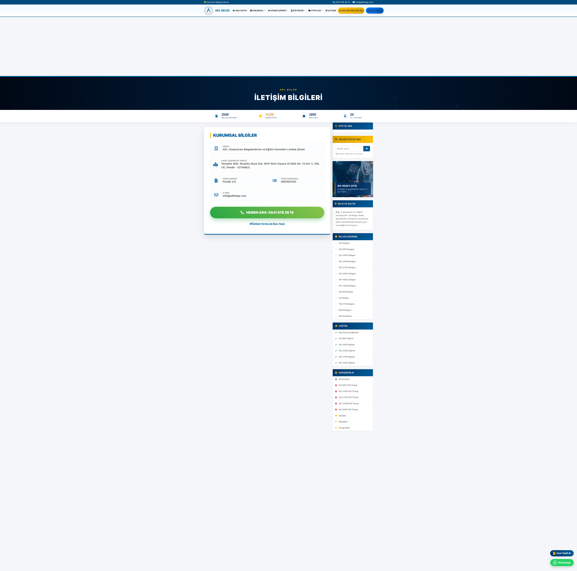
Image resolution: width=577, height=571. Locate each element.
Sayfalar (342, 415)
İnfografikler (344, 428)
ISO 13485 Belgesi (347, 286)
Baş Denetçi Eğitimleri (349, 332)
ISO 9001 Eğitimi (346, 338)
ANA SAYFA (241, 10)
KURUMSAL (257, 10)
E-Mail (226, 193)
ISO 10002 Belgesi (347, 279)
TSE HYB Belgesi (346, 304)
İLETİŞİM (331, 10)
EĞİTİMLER (298, 10)
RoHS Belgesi (345, 310)
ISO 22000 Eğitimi (347, 350)
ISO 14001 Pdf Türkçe (348, 391)
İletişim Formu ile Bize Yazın (268, 223)
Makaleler (343, 421)
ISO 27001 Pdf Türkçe (349, 397)
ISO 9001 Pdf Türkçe (348, 385)
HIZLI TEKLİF (375, 10)
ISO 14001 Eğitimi (347, 344)
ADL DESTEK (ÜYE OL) (352, 10)
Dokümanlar (344, 379)
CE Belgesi (344, 298)
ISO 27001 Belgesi (347, 267)
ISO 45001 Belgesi (347, 273)
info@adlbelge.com (364, 2)
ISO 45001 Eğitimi (347, 363)
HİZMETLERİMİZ (278, 10)
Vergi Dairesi (230, 178)
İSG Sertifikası (345, 316)
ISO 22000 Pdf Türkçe (349, 403)
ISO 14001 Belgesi (347, 255)
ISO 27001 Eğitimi (347, 357)
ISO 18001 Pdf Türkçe (348, 409)
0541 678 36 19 (342, 2)
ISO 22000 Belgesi (347, 261)
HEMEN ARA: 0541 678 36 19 (270, 212)
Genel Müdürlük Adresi (234, 160)
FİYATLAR (316, 10)
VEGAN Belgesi (346, 292)
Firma (226, 146)
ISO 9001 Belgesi (346, 249)
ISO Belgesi (344, 243)
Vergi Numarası (289, 178)
